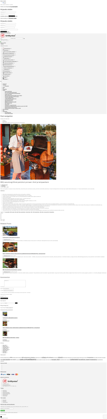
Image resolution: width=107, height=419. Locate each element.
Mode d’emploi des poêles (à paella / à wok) (13, 108)
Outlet (5, 77)
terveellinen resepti (84, 359)
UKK (3, 110)
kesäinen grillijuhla (76, 357)
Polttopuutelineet (8, 64)
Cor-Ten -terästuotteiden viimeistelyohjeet (12, 93)
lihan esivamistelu (22, 212)
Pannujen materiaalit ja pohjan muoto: (12, 96)
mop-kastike (7, 212)
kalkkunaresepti (65, 357)
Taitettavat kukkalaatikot (8, 63)
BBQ (32, 212)
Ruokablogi (5, 89)
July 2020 (4, 351)
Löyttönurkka (6, 75)
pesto (49, 359)
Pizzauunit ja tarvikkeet (9, 53)
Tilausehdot (5, 391)
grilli (47, 357)
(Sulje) (16, 16)
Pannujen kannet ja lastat (8, 59)
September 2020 (6, 349)
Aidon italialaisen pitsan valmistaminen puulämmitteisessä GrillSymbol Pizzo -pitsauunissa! (21, 327)
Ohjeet (4, 90)
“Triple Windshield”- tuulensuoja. (10, 98)
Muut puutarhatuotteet (9, 66)
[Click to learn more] (10, 235)
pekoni (47, 359)
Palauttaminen (5, 394)
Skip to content (3, 1)
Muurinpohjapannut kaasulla (9, 54)
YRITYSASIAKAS (5, 109)
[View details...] (5, 315)
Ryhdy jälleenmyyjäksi (9, 113)
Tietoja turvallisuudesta (9, 97)
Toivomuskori (5, 402)
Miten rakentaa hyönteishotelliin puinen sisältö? (13, 95)
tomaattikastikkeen (100, 359)
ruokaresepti (74, 359)
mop (1, 359)
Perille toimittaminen (6, 393)
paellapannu (31, 359)
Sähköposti (2, 25)
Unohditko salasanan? (4, 16)
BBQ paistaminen (36, 212)
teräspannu (93, 359)
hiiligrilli (60, 357)
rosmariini (68, 359)
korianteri (85, 357)
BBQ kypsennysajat (8, 102)
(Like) (4, 220)
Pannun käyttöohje (8, 91)
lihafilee (96, 357)
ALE (3, 88)
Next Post (7, 118)
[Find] (24, 38)
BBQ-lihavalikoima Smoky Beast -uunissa (11, 337)
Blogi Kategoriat (3, 307)
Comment (2, 286)
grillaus (44, 357)
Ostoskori (4, 401)
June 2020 (4, 352)
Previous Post (2, 118)
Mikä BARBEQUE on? (9, 100)
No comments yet (6, 320)
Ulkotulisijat (6, 50)
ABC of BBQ (7, 103)
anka (9, 357)
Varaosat (5, 79)
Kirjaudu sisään (12, 18)
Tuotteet (4, 84)
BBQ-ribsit (42, 212)
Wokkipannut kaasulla (8, 56)
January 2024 (5, 346)
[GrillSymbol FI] (8, 37)
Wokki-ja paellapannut (8, 67)
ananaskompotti (6, 357)
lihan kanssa (99, 357)
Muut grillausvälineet (7, 72)
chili (40, 357)
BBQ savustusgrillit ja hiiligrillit (9, 51)
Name (1, 288)
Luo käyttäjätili (14, 6)
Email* (1, 408)
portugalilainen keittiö (63, 359)
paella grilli (23, 359)
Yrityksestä (5, 83)
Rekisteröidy (8, 32)
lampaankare (51, 212)
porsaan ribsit (46, 212)
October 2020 (5, 348)
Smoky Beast (28, 212)
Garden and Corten (8, 94)
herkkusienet (56, 357)
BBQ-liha (17, 357)
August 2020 (5, 350)
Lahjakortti (7, 86)
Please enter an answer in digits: (6, 294)
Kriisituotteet (7, 48)
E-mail (1, 290)
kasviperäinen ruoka (71, 357)
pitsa (50, 359)
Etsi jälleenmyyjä (8, 112)
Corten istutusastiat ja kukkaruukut (10, 61)
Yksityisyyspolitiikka (6, 392)
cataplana (32, 357)
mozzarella (18, 359)
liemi (94, 357)
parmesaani (44, 359)
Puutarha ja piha (7, 74)
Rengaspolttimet (7, 71)
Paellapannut (6, 69)
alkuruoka (1, 357)
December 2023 (5, 347)
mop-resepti (13, 359)
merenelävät (103, 357)
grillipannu (51, 357)
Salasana (2, 14)
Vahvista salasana (3, 29)
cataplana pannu (37, 357)
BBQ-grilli (16, 212)
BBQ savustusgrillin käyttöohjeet (11, 92)
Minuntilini (4, 400)
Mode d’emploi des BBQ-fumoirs (11, 107)
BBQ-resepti (12, 212)
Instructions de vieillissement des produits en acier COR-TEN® (16, 106)
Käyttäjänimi (2, 12)
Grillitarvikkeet (6, 58)
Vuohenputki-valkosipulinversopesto (10, 317)
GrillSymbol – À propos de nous (10, 105)
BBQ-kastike (14, 357)
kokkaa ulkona (82, 357)
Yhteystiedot (5, 111)
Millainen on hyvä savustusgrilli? (10, 101)
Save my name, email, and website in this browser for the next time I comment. (16, 292)
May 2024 (4, 345)
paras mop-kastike (39, 359)
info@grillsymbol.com (6, 385)
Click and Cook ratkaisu (9, 99)
